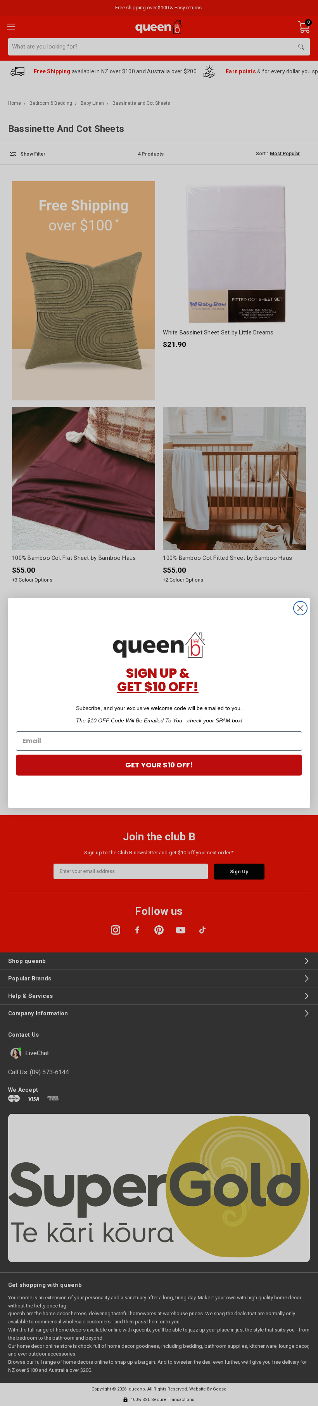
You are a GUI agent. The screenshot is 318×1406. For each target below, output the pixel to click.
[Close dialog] (300, 608)
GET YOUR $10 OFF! (159, 765)
